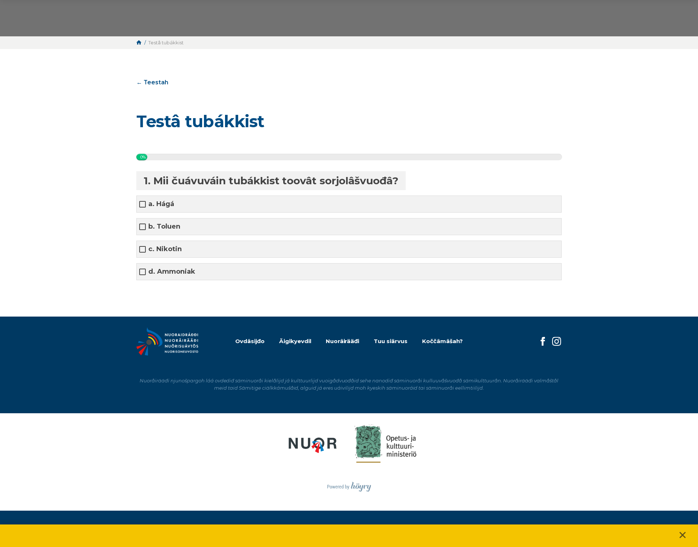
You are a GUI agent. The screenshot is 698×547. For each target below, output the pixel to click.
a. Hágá (161, 204)
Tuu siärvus (391, 341)
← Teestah (152, 82)
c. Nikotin (165, 249)
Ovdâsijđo (250, 341)
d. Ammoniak (171, 271)
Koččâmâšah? (442, 341)
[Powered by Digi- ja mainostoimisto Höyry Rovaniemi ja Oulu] (349, 484)
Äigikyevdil (295, 341)
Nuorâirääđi (343, 341)
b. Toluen (164, 226)
